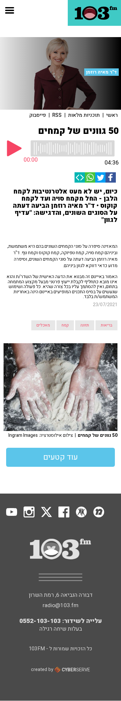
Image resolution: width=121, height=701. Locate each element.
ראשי (112, 115)
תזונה (84, 325)
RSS (57, 115)
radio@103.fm (60, 605)
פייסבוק (37, 115)
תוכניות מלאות (84, 115)
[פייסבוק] (111, 177)
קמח (65, 325)
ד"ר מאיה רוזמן (101, 72)
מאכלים (43, 325)
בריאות (106, 325)
